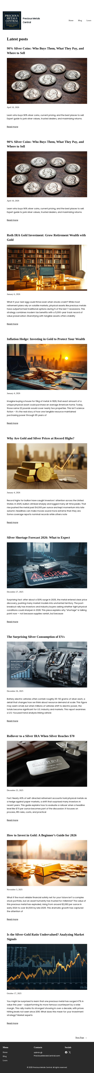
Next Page (81, 1037)
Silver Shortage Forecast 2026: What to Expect (38, 537)
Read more (12, 126)
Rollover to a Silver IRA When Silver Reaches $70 (41, 736)
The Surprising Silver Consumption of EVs (36, 636)
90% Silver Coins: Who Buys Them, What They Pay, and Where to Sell (45, 51)
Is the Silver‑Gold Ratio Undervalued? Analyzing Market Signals (45, 937)
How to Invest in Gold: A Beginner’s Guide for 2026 (42, 835)
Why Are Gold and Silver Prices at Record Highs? (40, 438)
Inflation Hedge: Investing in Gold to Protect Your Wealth (46, 339)
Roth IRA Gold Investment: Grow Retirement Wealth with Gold (46, 237)
